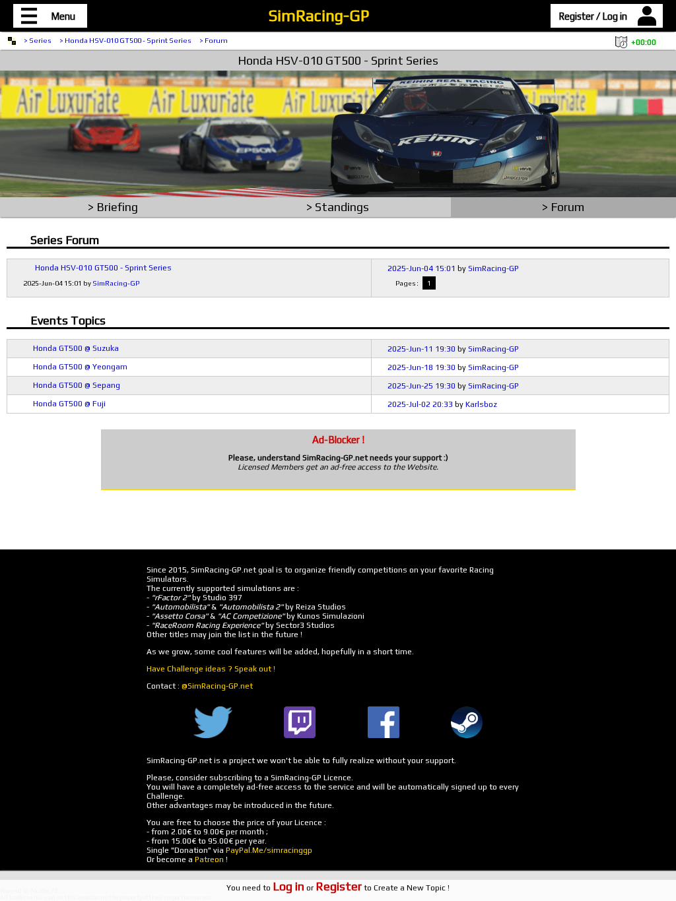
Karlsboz (481, 404)
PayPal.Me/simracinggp (269, 850)
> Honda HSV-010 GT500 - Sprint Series (125, 40)
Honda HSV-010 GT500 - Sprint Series (338, 60)
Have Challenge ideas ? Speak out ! (211, 668)
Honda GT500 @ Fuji (69, 403)
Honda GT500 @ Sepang (76, 385)
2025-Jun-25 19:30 (422, 385)
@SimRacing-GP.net (217, 686)
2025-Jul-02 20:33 (420, 404)
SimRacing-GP (319, 15)
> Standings (337, 207)
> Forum (213, 40)
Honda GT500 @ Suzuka (76, 348)
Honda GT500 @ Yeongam (80, 366)
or (317, 887)
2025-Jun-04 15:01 (422, 268)
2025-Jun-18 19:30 (422, 367)
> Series (37, 40)
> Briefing (113, 207)
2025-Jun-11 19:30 (422, 349)
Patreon (209, 859)
